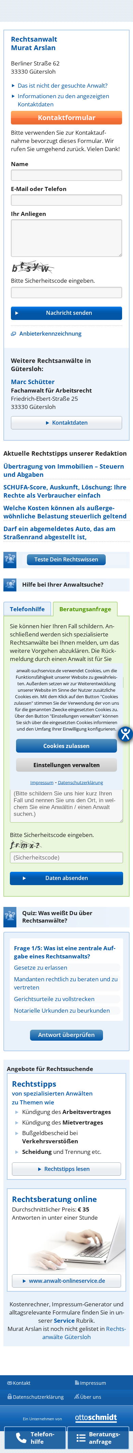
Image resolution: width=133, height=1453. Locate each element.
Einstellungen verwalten (66, 765)
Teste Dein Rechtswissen (66, 559)
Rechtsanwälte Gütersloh (84, 1333)
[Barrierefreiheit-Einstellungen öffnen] (125, 734)
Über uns (90, 1397)
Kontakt (21, 1383)
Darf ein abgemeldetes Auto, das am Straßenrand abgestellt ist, (59, 533)
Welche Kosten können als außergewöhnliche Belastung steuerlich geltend (65, 512)
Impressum (42, 782)
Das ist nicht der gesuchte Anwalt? (62, 85)
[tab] (27, 609)
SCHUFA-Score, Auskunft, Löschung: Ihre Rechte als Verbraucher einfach (65, 491)
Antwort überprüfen (66, 1035)
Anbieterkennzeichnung (50, 333)
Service (64, 1320)
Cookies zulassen (66, 746)
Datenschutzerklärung (80, 782)
